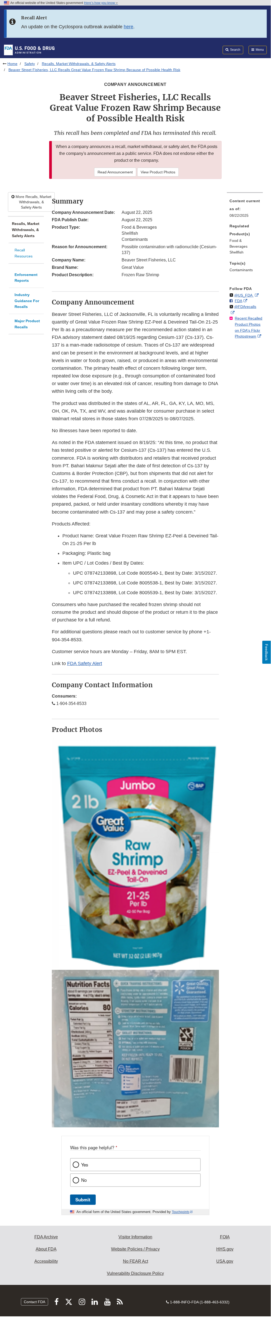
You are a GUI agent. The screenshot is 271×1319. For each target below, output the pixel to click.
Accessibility (46, 1261)
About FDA (46, 1249)
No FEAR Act (135, 1261)
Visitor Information (135, 1237)
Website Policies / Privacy (135, 1249)
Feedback (266, 652)
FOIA (225, 1237)
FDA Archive (46, 1237)
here (128, 26)
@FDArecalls (245, 307)
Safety (29, 64)
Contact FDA (34, 1302)
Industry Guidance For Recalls (27, 301)
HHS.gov (224, 1249)
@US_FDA (244, 295)
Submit (82, 1199)
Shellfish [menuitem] (236, 252)
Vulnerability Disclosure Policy (135, 1273)
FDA (238, 301)
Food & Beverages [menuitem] (238, 243)
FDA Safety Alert (84, 663)
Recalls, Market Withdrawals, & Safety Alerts (79, 64)
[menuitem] (245, 209)
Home (12, 64)
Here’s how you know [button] (100, 3)
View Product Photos (158, 172)
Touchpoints (180, 1212)
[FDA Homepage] (29, 50)
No (84, 1180)
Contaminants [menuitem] (241, 270)
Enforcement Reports (26, 278)
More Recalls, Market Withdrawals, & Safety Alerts (33, 202)
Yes (84, 1164)
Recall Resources (24, 253)
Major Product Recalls (27, 324)
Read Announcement (115, 172)
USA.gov (224, 1261)
